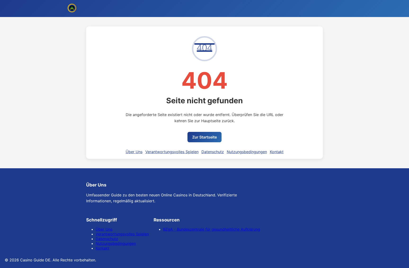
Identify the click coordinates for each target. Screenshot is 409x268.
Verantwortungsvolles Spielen (172, 151)
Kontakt (277, 151)
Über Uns (134, 151)
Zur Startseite (204, 137)
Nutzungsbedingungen (247, 151)
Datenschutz (212, 151)
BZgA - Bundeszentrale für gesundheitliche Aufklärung (211, 229)
